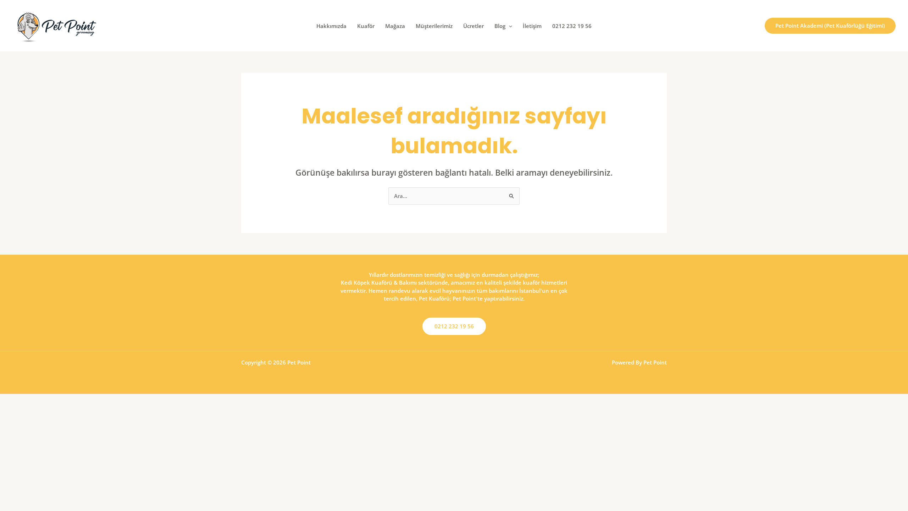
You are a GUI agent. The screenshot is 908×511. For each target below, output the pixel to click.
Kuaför (366, 25)
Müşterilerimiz (434, 25)
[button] (508, 25)
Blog (499, 25)
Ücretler (473, 25)
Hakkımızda (331, 25)
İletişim (532, 25)
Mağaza (395, 25)
